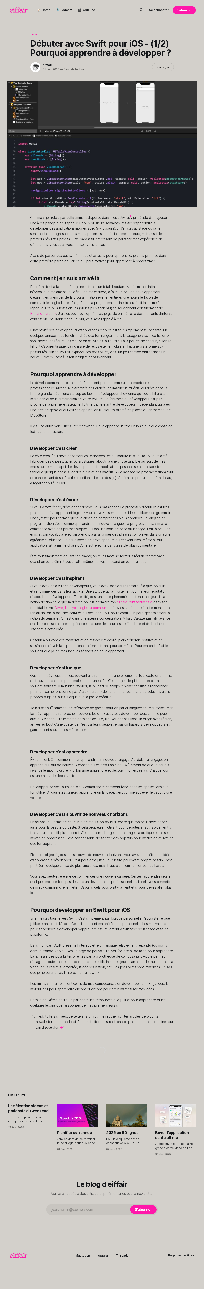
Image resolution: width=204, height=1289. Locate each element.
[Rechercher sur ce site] (141, 10)
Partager (162, 67)
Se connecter (159, 10)
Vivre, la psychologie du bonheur (80, 608)
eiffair (47, 65)
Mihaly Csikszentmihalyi (134, 602)
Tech (33, 34)
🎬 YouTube (86, 10)
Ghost (191, 1255)
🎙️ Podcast (64, 10)
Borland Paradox (43, 314)
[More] (102, 10)
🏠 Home (43, 10)
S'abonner (184, 10)
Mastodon (83, 1255)
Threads (122, 1255)
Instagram (103, 1255)
